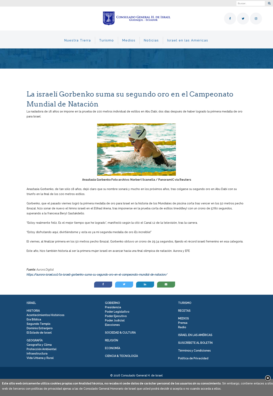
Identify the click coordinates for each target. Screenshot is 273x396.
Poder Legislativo (117, 311)
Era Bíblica (34, 319)
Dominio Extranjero (40, 328)
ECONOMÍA (112, 348)
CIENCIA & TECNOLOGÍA (121, 356)
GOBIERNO (112, 302)
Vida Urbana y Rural (40, 358)
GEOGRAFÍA (35, 340)
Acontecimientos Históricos (45, 315)
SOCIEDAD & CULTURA (120, 332)
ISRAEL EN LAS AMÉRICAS (195, 335)
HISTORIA (33, 310)
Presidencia (113, 307)
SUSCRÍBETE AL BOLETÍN (195, 342)
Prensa (182, 322)
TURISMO (184, 302)
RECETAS (184, 310)
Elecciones (112, 324)
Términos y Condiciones (194, 350)
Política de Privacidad (193, 358)
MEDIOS (183, 318)
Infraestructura (37, 353)
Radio (182, 327)
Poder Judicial (115, 320)
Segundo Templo (38, 323)
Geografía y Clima (39, 344)
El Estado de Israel (39, 332)
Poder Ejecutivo (116, 316)
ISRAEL (31, 302)
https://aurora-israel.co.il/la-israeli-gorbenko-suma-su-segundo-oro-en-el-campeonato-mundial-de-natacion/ (97, 274)
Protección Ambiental (41, 349)
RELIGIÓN (111, 340)
